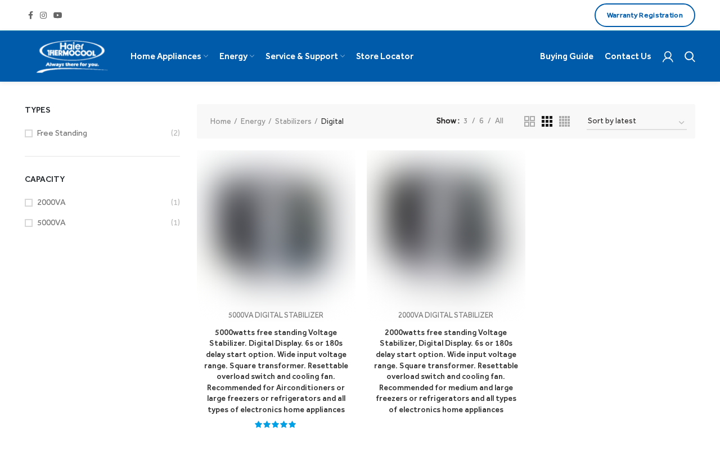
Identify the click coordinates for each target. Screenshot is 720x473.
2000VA (51, 202)
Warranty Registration (645, 15)
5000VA (51, 222)
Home (220, 121)
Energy (253, 121)
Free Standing (62, 133)
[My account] (668, 56)
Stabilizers (293, 121)
